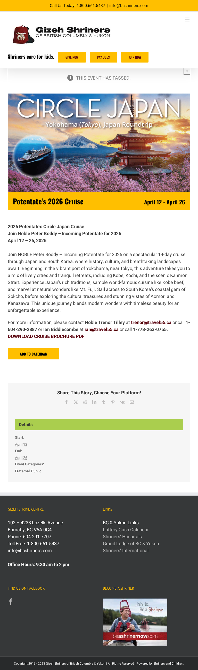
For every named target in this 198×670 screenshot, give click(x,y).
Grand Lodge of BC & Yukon (131, 543)
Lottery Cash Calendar (126, 529)
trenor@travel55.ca (151, 322)
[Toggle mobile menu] (187, 19)
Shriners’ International (125, 550)
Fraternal (22, 471)
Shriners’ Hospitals (122, 536)
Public (36, 471)
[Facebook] (11, 601)
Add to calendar (33, 354)
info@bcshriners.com (128, 6)
